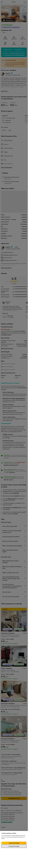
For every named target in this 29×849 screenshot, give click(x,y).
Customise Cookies (14, 846)
